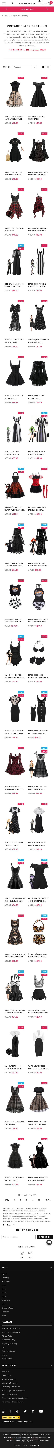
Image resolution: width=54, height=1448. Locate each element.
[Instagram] (3, 1411)
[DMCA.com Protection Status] (11, 1417)
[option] (29, 9)
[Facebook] (10, 1411)
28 (39, 1200)
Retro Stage (27, 3)
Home (4, 15)
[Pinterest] (33, 1411)
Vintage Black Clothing (18, 15)
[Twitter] (25, 1411)
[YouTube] (41, 1411)
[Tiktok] (17, 1411)
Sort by (6, 67)
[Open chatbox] (49, 1242)
